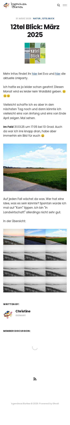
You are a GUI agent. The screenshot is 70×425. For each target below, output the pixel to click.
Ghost (56, 403)
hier (34, 74)
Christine (22, 311)
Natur (37, 18)
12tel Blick (48, 18)
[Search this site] (58, 5)
